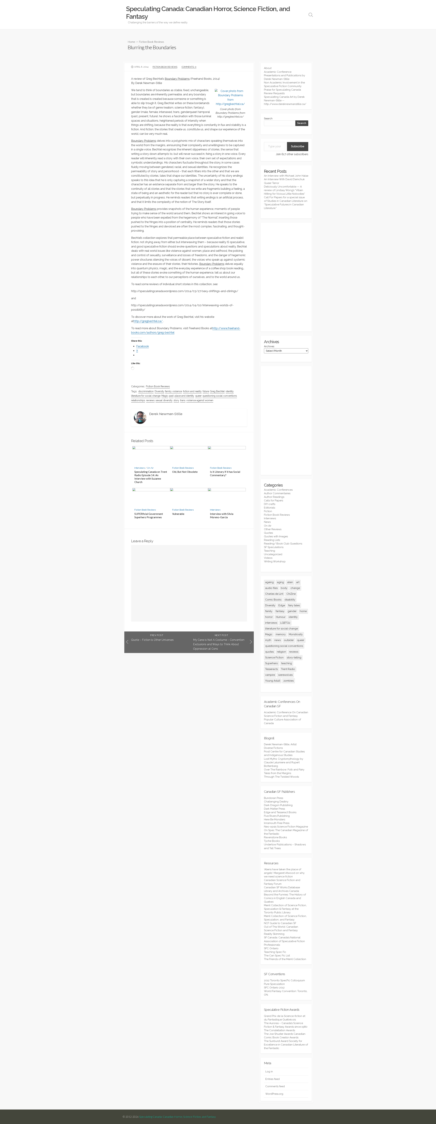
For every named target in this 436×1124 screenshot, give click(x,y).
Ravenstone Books (275, 837)
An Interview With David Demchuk (284, 179)
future (206, 391)
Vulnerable (178, 513)
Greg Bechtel (217, 391)
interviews (271, 622)
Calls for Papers (273, 500)
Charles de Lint (274, 593)
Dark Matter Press (274, 808)
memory (281, 634)
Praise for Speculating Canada (282, 89)
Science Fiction (274, 657)
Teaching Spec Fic (275, 952)
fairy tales (294, 605)
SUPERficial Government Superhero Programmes (148, 515)
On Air (150, 468)
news (277, 640)
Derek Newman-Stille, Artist (280, 744)
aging (280, 582)
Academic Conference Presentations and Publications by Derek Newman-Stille (284, 75)
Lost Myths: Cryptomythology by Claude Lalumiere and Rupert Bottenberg (283, 762)
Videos (268, 557)
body (284, 588)
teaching (286, 663)
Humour (280, 617)
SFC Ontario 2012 (274, 987)
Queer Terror (271, 183)
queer (198, 395)
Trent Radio (288, 669)
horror (269, 617)
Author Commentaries (277, 493)
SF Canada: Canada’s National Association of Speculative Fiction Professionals (284, 941)
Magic (164, 395)
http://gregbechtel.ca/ (148, 321)
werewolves (285, 674)
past (171, 395)
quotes (269, 651)
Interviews (139, 468)
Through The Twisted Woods (281, 776)
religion (281, 651)
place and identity (184, 395)
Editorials (269, 507)
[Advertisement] (286, 277)
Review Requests (274, 93)
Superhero (271, 663)
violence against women (199, 400)
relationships (138, 400)
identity (230, 391)
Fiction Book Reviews (151, 41)
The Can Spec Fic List (277, 955)
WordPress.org (274, 1093)
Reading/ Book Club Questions (283, 543)
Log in (269, 1071)
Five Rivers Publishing (277, 815)
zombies (288, 680)
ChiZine (291, 593)
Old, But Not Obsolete (185, 471)
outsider (289, 640)
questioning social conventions (220, 395)
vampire (270, 674)
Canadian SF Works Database (282, 887)
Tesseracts (271, 669)
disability (290, 599)
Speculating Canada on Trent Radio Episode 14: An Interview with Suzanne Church (150, 476)
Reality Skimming (274, 933)
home (303, 611)
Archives (269, 346)
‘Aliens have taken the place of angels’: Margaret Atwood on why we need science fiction (284, 873)
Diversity (159, 391)
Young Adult (272, 680)
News (267, 522)
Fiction (268, 511)
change (295, 588)
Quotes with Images (276, 536)
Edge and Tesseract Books (280, 812)
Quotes (268, 532)
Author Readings (274, 496)
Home (131, 41)
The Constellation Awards (279, 1030)
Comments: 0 (189, 67)
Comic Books (273, 599)
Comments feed (275, 1086)
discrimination (146, 391)
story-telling (294, 657)
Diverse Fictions (273, 748)
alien (290, 582)
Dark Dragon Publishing (278, 805)
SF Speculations (273, 547)
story (176, 400)
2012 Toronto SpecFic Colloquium (284, 980)
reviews (150, 400)
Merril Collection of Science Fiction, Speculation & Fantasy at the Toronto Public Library (285, 909)
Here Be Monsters (274, 819)
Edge (281, 605)
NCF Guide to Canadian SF (280, 923)
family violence (173, 391)
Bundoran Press (273, 798)
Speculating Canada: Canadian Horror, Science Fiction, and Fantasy (177, 1116)
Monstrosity (296, 634)
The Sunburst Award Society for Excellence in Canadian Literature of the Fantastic (286, 1045)
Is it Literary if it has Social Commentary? (225, 473)
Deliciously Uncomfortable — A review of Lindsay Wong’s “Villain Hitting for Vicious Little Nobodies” (284, 190)
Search (268, 118)
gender (292, 611)
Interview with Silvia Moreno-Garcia (221, 515)
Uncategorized (273, 554)
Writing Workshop (275, 561)
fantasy (280, 611)
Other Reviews (272, 529)
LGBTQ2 (285, 622)
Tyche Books (272, 840)
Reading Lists (272, 540)
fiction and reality (192, 391)
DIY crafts (269, 504)
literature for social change (145, 395)
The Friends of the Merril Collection (285, 959)
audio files (271, 588)
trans (182, 400)
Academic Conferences (278, 489)
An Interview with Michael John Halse (286, 175)
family (268, 611)
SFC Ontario (271, 948)
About (267, 68)
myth (268, 640)
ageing (269, 582)
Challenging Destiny (276, 801)
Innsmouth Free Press (276, 823)
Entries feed (272, 1079)
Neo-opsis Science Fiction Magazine (286, 826)
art (297, 582)
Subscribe (297, 146)
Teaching (269, 550)
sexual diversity (164, 400)
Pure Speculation (274, 984)
